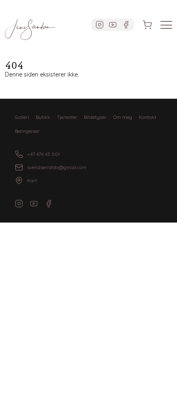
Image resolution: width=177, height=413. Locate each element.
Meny (166, 25)
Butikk (43, 117)
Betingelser (27, 131)
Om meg (122, 117)
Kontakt (147, 117)
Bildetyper (95, 117)
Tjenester (67, 117)
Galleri (22, 117)
